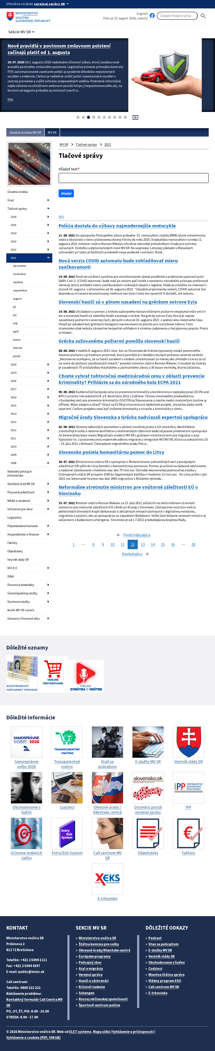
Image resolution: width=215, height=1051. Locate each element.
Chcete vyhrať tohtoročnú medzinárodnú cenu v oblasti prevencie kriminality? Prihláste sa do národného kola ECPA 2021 (132, 379)
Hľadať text (69, 168)
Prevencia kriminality (20, 585)
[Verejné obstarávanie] (53, 675)
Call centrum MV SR (163, 987)
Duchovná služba (18, 602)
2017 (13, 389)
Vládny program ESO (164, 980)
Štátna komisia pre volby (99, 944)
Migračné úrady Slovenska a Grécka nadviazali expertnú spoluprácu (133, 417)
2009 (13, 455)
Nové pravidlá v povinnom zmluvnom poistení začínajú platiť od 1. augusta (59, 49)
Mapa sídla (101, 1031)
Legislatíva (14, 518)
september (20, 290)
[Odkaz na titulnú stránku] (29, 15)
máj (15, 323)
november (19, 274)
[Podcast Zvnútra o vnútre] (86, 677)
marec (17, 339)
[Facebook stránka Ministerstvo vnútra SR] (152, 16)
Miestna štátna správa (166, 974)
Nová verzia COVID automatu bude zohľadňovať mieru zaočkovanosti (118, 264)
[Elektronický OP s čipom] (22, 674)
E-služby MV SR (160, 950)
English (142, 13)
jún (15, 315)
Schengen (86, 993)
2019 (13, 373)
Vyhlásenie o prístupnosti (133, 1031)
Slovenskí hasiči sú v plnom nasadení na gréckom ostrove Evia (128, 302)
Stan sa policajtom (163, 944)
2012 (13, 430)
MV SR (52, 132)
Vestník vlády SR (18, 560)
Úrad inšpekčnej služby (22, 593)
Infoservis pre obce (20, 509)
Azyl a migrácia (91, 968)
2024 (13, 233)
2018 (13, 381)
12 (133, 544)
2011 (13, 438)
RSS (61, 217)
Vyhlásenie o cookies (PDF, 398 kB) (33, 1037)
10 (112, 544)
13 (143, 544)
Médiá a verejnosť (18, 501)
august (17, 298)
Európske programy (95, 956)
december (19, 266)
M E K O (12, 568)
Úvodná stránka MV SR (25, 132)
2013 (13, 422)
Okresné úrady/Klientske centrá (104, 950)
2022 (13, 249)
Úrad (10, 200)
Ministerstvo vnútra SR (97, 938)
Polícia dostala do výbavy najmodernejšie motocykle (117, 226)
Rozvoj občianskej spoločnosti (103, 999)
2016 (13, 397)
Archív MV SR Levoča (20, 610)
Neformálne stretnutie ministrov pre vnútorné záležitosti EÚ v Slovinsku (128, 490)
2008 (13, 463)
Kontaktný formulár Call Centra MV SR (34, 1002)
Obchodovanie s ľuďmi (166, 962)
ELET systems (80, 1031)
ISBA (10, 576)
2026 (13, 217)
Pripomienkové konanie (22, 526)
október (18, 282)
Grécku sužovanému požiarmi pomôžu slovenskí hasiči (119, 341)
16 (173, 544)
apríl (15, 331)
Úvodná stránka (17, 192)
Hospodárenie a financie (23, 534)
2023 (13, 241)
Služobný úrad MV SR (21, 484)
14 (153, 544)
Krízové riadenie (92, 987)
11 (123, 544)
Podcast (155, 938)
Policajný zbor (90, 962)
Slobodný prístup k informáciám (19, 473)
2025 (13, 225)
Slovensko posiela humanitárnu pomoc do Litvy (111, 452)
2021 (13, 258)
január (17, 356)
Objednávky (15, 551)
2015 (13, 405)
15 (163, 544)
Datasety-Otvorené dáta (23, 619)
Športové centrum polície (99, 1005)
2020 (13, 364)
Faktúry (12, 543)
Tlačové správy (17, 209)
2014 (13, 414)
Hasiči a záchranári (94, 980)
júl (14, 307)
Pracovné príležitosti (20, 492)
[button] (22, 30)
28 (193, 544)
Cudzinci (155, 968)
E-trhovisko (158, 993)
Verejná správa (90, 974)
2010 (13, 446)
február (17, 348)
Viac (10, 99)
